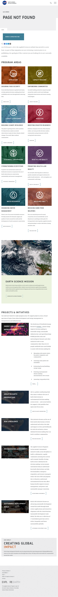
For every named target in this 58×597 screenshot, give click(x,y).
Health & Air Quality (40, 159)
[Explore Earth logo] (11, 582)
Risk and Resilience (36, 438)
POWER (39, 326)
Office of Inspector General (7, 576)
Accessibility (4, 572)
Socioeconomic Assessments (16, 449)
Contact (3, 578)
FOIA (3, 574)
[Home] (29, 3)
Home (2, 29)
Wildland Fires (39, 201)
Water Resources (13, 201)
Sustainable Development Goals (39, 528)
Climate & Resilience (13, 119)
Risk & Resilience (11, 421)
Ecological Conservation (13, 159)
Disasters (39, 119)
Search (51, 3)
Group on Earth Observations (39, 411)
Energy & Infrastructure (12, 36)
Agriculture (13, 80)
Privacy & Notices (5, 570)
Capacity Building (39, 80)
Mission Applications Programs (14, 296)
